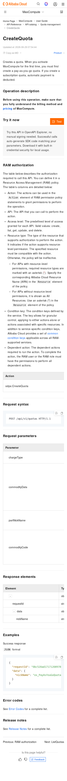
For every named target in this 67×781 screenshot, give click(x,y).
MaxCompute (25, 20)
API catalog (31, 24)
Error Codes (16, 709)
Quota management (50, 24)
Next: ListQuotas (54, 742)
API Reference (14, 24)
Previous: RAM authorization (19, 742)
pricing (7, 108)
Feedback (39, 759)
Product (58, 52)
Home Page (9, 21)
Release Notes (18, 729)
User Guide (42, 20)
